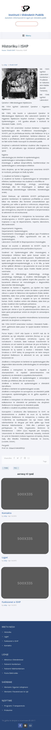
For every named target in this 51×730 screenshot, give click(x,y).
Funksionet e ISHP (11, 602)
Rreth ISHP (11, 50)
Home (4, 50)
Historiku (7, 632)
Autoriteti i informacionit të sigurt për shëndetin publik (25, 18)
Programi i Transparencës (14, 706)
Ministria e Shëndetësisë (13, 660)
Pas (15, 468)
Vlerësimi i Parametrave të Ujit (16, 692)
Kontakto (7, 513)
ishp (5, 65)
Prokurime (8, 710)
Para (6, 468)
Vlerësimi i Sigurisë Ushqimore (16, 687)
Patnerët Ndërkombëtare (14, 669)
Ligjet (5, 557)
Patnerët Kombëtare (12, 664)
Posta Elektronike (11, 673)
